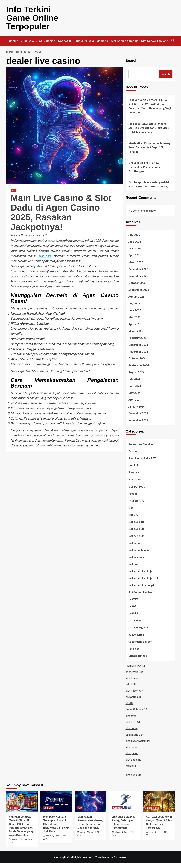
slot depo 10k (136, 521)
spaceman (134, 620)
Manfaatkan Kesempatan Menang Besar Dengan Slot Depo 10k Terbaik (149, 147)
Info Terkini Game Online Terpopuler (32, 18)
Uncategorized (137, 655)
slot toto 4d (133, 721)
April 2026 (134, 255)
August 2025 (136, 296)
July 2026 (134, 234)
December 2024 (138, 344)
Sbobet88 (64, 40)
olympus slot (133, 696)
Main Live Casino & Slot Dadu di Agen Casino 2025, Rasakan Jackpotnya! (61, 212)
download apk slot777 (142, 458)
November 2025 (138, 276)
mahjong (131, 765)
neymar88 (134, 479)
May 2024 (134, 392)
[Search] (173, 40)
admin (17, 235)
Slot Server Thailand (154, 40)
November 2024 (138, 351)
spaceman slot (134, 671)
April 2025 (134, 324)
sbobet (132, 493)
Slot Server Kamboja (124, 40)
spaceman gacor (138, 627)
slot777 (133, 599)
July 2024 (134, 379)
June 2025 (134, 310)
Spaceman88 (136, 634)
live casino (134, 472)
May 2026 (134, 248)
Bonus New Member (140, 444)
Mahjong (102, 40)
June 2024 (134, 385)
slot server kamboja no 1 (143, 578)
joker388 (131, 684)
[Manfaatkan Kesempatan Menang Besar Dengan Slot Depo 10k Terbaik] (90, 801)
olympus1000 (136, 486)
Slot (39, 40)
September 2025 (138, 289)
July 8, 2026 (129, 832)
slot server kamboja (140, 571)
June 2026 (134, 241)
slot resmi (132, 728)
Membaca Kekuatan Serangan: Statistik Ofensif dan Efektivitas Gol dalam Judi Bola (148, 128)
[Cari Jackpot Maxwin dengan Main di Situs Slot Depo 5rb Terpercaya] (159, 801)
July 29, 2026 (26, 839)
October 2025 (137, 282)
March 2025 (135, 330)
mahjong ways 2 (135, 665)
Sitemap (49, 40)
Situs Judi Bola (84, 40)
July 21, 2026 (61, 836)
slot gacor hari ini (139, 549)
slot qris (133, 564)
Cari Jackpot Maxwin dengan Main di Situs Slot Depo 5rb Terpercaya (149, 184)
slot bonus (132, 678)
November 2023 (138, 420)
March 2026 (135, 262)
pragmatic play (135, 734)
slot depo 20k (136, 528)
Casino (13, 40)
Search (131, 61)
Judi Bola (27, 40)
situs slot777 (136, 500)
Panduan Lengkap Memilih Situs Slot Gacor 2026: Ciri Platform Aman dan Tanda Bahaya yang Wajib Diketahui (150, 106)
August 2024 (136, 372)
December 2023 (138, 413)
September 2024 (138, 365)
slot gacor (134, 542)
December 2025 (138, 269)
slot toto (131, 715)
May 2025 (134, 317)
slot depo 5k (136, 535)
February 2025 (137, 337)
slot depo (131, 747)
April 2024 (134, 399)
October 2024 (137, 358)
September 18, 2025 (34, 235)
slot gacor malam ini (138, 740)
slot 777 (133, 514)
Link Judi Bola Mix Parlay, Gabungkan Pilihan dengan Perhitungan (144, 167)
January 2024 (136, 406)
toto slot (133, 648)
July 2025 (134, 303)
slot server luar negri (141, 585)
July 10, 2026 (95, 832)
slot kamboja (136, 557)
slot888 (133, 613)
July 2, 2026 (163, 832)
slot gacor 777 (134, 690)
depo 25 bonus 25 (136, 709)
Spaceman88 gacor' (140, 641)
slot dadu (45, 256)
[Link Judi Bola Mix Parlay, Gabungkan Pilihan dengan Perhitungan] (125, 801)
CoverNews (102, 857)
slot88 (132, 606)
